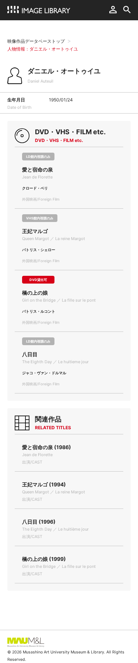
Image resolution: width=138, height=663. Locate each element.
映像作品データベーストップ (36, 41)
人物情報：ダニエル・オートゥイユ (42, 49)
